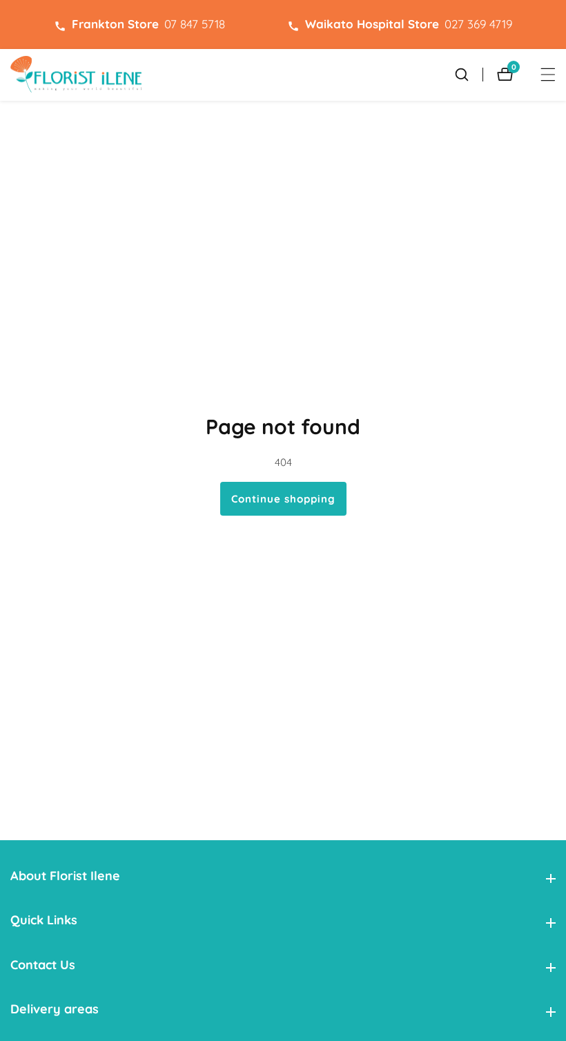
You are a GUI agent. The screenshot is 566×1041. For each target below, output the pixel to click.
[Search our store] (468, 74)
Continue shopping (283, 498)
